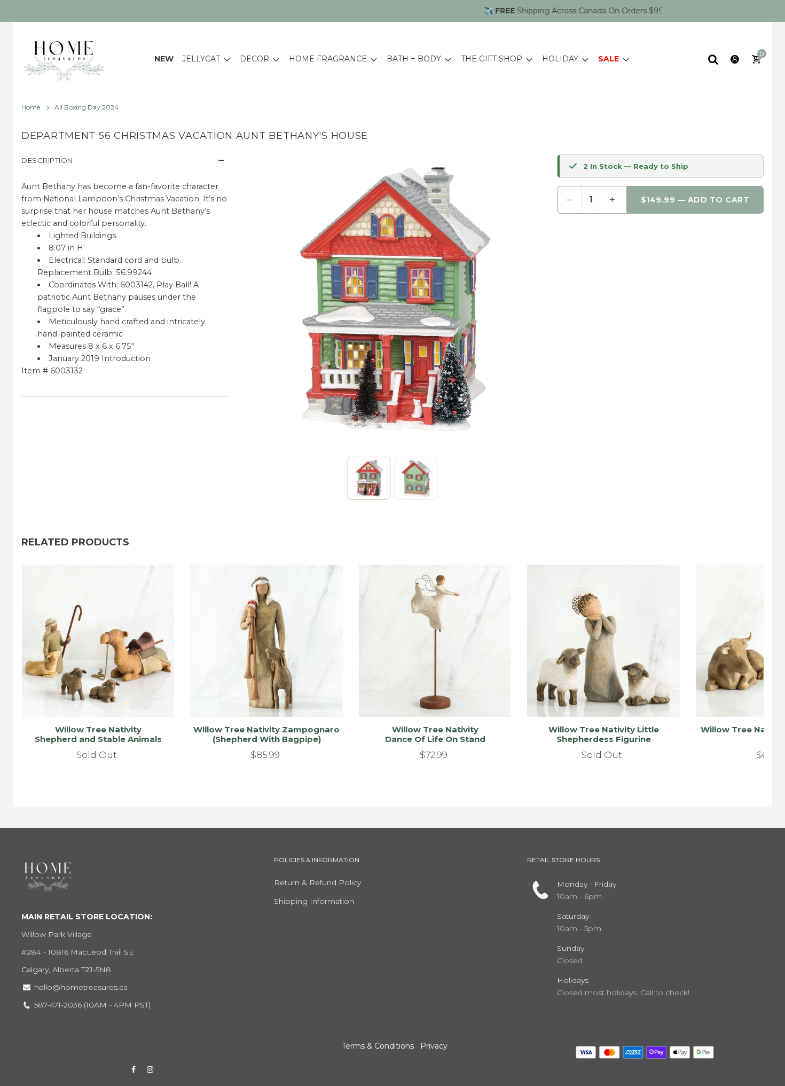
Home (31, 107)
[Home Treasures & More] (64, 58)
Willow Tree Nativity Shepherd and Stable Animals (98, 734)
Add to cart (261, 695)
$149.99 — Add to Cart (695, 200)
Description (47, 160)
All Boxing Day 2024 (86, 107)
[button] (369, 478)
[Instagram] (150, 1069)
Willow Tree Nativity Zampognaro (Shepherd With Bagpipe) (266, 734)
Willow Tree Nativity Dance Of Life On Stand (435, 734)
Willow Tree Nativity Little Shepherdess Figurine (603, 734)
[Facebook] (133, 1069)
